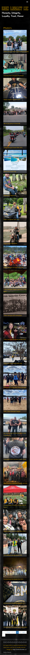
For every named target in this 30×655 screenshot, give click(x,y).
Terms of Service (7, 652)
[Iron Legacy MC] (15, 8)
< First (8, 632)
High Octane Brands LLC (20, 649)
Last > (24, 632)
